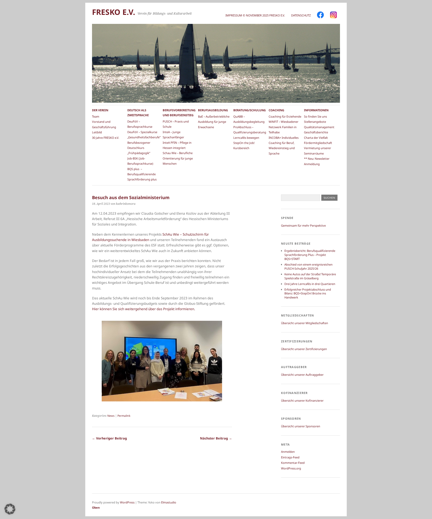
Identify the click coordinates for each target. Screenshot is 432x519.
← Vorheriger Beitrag (109, 438)
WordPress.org (291, 468)
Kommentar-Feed (293, 463)
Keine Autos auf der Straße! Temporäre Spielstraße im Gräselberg (310, 276)
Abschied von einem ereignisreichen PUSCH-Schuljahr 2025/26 (308, 266)
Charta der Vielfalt (316, 138)
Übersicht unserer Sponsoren (300, 426)
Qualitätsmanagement (319, 127)
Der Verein (100, 110)
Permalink (123, 416)
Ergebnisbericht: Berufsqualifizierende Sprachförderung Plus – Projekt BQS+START (309, 255)
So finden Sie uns (315, 116)
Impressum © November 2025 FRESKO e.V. (255, 15)
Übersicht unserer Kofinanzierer (302, 400)
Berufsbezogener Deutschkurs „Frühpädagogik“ (138, 148)
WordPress (127, 502)
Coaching (276, 110)
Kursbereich (241, 148)
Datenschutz (301, 15)
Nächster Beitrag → (216, 438)
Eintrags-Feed (290, 457)
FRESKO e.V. (113, 12)
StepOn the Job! (243, 143)
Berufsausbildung (213, 110)
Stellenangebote (315, 122)
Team (95, 116)
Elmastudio (168, 502)
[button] (10, 509)
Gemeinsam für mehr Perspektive (303, 225)
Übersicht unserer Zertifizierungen (304, 349)
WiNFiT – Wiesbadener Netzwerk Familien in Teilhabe (283, 127)
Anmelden (288, 452)
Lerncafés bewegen (246, 138)
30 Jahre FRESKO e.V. (105, 138)
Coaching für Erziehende (285, 116)
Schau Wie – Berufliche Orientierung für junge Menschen (178, 158)
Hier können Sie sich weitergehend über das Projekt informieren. (143, 309)
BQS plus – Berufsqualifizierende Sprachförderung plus (142, 174)
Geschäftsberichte (316, 132)
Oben (96, 507)
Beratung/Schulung (249, 110)
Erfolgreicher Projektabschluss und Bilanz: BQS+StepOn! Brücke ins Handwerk (307, 293)
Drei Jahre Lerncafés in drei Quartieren (309, 284)
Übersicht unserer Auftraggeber (302, 375)
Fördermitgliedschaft (318, 143)
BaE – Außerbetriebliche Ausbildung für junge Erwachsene (214, 121)
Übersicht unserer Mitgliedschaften (304, 323)
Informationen (316, 110)
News (111, 416)
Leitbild (97, 132)
